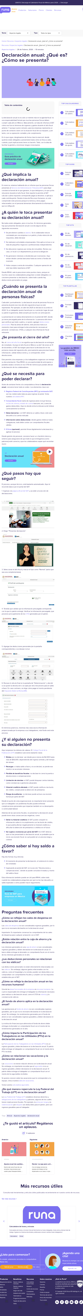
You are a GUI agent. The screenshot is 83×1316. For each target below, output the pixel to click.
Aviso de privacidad (46, 1297)
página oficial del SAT (21, 491)
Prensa (42, 1290)
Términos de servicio (46, 1295)
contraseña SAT (46, 391)
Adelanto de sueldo (19, 1293)
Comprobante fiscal (13, 401)
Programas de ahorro (19, 1298)
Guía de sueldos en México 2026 (68, 173)
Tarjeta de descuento (19, 1301)
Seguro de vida (17, 1291)
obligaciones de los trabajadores (14, 1099)
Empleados (3, 1290)
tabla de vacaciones (26, 1081)
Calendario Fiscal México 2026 (69, 184)
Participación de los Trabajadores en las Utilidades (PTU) (25, 1044)
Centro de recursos (32, 1289)
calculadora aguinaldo (20, 1085)
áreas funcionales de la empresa (22, 989)
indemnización (7, 1105)
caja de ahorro (31, 947)
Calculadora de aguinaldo (69, 123)
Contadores (30, 1291)
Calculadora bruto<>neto (30, 1283)
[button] (4, 1221)
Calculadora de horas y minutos (21, 1226)
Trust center (43, 1300)
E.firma (9, 429)
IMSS (1, 1287)
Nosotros (42, 1282)
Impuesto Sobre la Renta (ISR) (16, 691)
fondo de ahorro (23, 1009)
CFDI (27, 614)
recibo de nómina (12, 403)
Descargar (64, 3)
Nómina (2, 1285)
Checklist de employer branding (68, 337)
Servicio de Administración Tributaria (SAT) (27, 188)
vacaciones (9, 1064)
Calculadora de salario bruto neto (69, 113)
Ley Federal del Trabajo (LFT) (15, 1097)
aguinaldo (38, 1066)
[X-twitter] (76, 1302)
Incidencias (3, 1292)
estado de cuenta (26, 403)
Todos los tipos (46, 33)
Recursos (10, 41)
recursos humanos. (44, 989)
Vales (15, 1303)
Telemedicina (17, 1296)
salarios (28, 233)
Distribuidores (31, 1294)
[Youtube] (71, 1302)
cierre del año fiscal (14, 342)
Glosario (29, 1286)
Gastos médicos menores (18, 1283)
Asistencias (3, 1295)
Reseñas (42, 1287)
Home (4, 41)
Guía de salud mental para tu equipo (67, 205)
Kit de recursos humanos (68, 266)
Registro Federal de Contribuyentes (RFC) (22, 391)
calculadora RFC (18, 397)
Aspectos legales (15, 33)
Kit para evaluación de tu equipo (69, 276)
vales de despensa (12, 926)
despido (19, 1105)
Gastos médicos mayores (18, 1287)
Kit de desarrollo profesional (69, 245)
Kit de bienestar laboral (68, 234)
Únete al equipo (44, 1292)
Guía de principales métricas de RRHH (69, 195)
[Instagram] (67, 1302)
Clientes (42, 1285)
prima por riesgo (42, 1102)
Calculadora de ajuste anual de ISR (69, 144)
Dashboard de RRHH (69, 295)
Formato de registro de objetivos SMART (68, 306)
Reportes (2, 1297)
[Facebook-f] (62, 1302)
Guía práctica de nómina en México (68, 216)
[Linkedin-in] (57, 1302)
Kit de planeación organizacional (70, 255)
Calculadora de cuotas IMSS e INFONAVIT (69, 155)
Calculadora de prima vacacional (69, 134)
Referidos (29, 1297)
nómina (43, 994)
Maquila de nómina (6, 1282)
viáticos (7, 969)
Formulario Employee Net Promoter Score (69, 316)
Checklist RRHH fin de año (68, 327)
